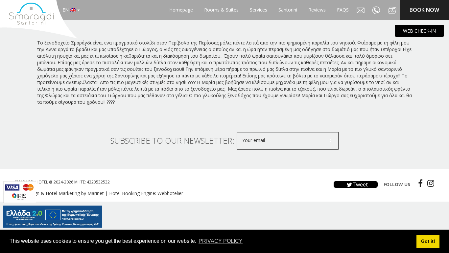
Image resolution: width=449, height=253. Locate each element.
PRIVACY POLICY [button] (221, 241)
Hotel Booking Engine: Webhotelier (146, 193)
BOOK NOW (424, 10)
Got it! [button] (428, 241)
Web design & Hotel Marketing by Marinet (59, 193)
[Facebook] (419, 183)
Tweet (359, 184)
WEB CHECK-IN (419, 31)
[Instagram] (429, 183)
